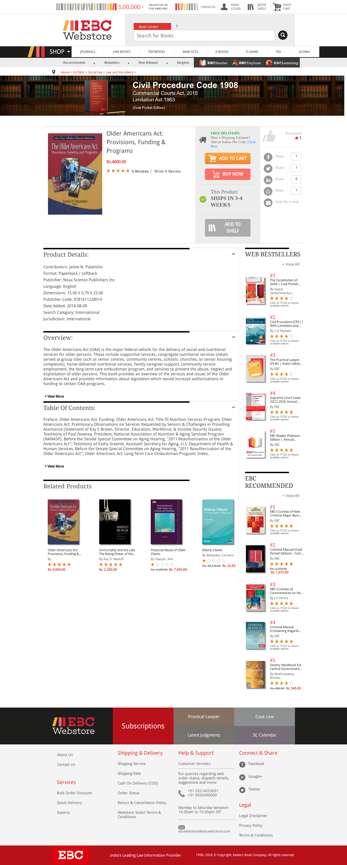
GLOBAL (304, 52)
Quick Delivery (69, 803)
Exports (63, 812)
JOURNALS (87, 52)
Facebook (256, 763)
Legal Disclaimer (253, 816)
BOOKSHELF (262, 7)
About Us (65, 755)
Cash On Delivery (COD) (138, 783)
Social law (95, 72)
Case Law (264, 716)
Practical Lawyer (204, 716)
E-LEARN (252, 52)
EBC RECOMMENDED (269, 482)
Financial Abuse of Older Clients (168, 552)
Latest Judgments (204, 735)
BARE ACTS (190, 52)
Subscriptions (143, 726)
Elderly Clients (212, 550)
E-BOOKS (222, 52)
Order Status (128, 793)
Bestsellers (111, 62)
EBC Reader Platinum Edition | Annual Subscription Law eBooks (285, 437)
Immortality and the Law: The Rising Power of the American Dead (117, 552)
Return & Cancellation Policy (142, 803)
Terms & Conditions (256, 835)
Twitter (254, 789)
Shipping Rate (129, 773)
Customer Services (194, 763)
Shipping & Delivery (140, 753)
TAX (278, 52)
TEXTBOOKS (156, 52)
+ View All (291, 264)
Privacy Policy (250, 825)
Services (66, 782)
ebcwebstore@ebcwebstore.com (204, 831)
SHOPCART (287, 7)
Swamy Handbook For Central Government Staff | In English (286, 667)
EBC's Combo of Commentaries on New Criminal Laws (286, 591)
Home (65, 72)
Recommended (74, 62)
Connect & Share (258, 753)
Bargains (183, 62)
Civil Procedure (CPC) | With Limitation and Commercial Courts (286, 324)
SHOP (59, 51)
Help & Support (196, 753)
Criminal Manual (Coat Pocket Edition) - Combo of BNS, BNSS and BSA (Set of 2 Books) (287, 551)
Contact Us (66, 764)
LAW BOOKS (121, 52)
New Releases (148, 62)
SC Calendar (265, 735)
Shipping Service (132, 763)
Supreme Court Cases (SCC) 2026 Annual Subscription (285, 400)
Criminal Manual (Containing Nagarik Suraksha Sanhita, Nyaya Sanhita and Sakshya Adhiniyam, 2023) (287, 629)
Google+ (255, 776)
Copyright (224, 855)
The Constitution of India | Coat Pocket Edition (284, 282)
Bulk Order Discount (74, 793)
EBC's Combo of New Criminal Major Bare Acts (285, 513)
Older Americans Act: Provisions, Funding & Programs (63, 552)
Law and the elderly (120, 72)
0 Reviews (140, 171)
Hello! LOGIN (236, 7)
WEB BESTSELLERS (272, 254)
